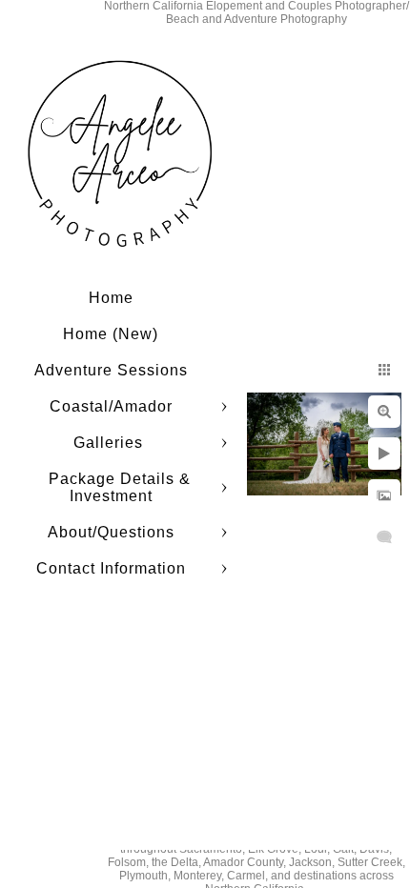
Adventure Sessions (111, 370)
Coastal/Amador (111, 406)
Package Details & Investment (120, 487)
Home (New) (110, 334)
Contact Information (111, 568)
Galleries (110, 442)
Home (111, 298)
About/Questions (111, 532)
